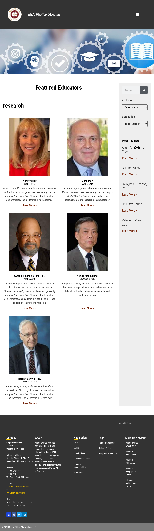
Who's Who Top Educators (44, 14)
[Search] (144, 90)
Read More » (30, 205)
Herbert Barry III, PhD (29, 378)
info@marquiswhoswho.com (18, 486)
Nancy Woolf (30, 180)
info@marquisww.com (15, 493)
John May (87, 180)
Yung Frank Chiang (87, 275)
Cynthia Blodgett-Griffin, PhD (29, 275)
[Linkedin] (24, 514)
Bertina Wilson (131, 168)
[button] (137, 14)
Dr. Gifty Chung (132, 204)
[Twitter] (19, 514)
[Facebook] (14, 514)
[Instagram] (8, 514)
